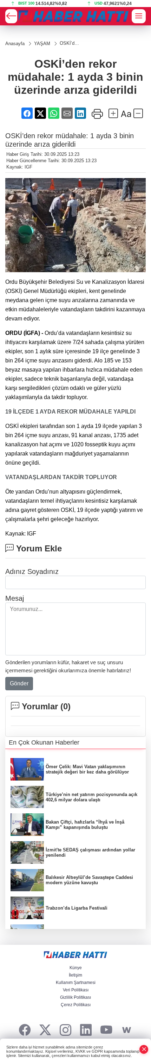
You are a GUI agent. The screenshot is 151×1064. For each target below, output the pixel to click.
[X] (45, 1030)
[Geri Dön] (11, 16)
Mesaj (14, 598)
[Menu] (139, 16)
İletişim (75, 975)
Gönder (19, 683)
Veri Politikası (75, 989)
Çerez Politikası (76, 1004)
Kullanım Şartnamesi (76, 982)
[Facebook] (24, 1030)
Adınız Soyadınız (32, 571)
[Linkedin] (85, 1030)
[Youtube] (106, 1030)
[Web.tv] (126, 1030)
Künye (76, 967)
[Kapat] (144, 1049)
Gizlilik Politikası (75, 997)
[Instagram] (65, 1030)
